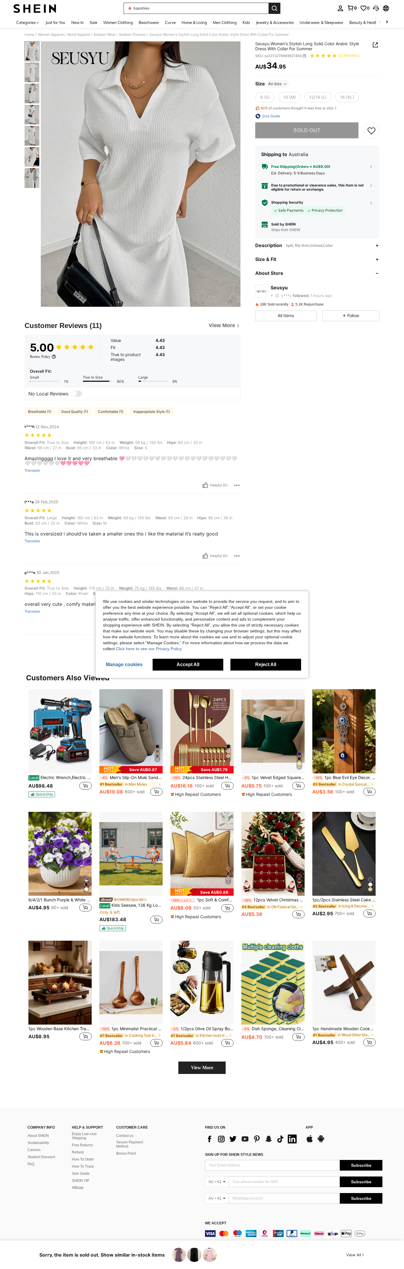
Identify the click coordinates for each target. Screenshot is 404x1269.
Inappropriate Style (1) (151, 411)
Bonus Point (126, 1153)
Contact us (124, 1136)
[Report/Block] (236, 485)
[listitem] (60, 746)
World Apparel (78, 35)
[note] (41, 794)
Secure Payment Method (129, 1144)
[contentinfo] (293, 1233)
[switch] (76, 394)
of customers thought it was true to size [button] (297, 108)
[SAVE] (371, 130)
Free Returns (82, 1145)
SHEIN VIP (80, 1181)
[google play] (321, 1142)
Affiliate (78, 1188)
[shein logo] (34, 8)
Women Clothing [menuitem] (118, 22)
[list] (252, 1139)
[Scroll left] (380, 22)
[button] (375, 8)
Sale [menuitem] (93, 22)
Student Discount (41, 1157)
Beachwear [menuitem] (149, 22)
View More (202, 1067)
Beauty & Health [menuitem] (364, 22)
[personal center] (340, 8)
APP (309, 1128)
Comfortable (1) (110, 411)
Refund (78, 1152)
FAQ (31, 1164)
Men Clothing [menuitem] (225, 22)
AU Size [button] (275, 84)
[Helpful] (205, 485)
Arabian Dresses (132, 35)
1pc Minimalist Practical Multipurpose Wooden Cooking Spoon (132, 1028)
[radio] (265, 97)
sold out (307, 130)
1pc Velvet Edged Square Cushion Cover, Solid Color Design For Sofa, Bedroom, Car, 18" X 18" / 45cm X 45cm (274, 777)
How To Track (83, 1166)
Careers (34, 1150)
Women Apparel (51, 35)
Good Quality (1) (74, 411)
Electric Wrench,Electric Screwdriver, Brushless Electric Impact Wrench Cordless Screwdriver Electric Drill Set (60, 777)
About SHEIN (38, 1136)
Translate (32, 470)
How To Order (83, 1159)
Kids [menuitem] (246, 22)
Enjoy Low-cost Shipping (84, 1136)
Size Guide (81, 1173)
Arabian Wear (104, 35)
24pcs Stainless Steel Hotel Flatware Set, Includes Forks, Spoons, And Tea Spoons (203, 777)
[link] (352, 8)
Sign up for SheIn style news (234, 1155)
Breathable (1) (39, 411)
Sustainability (38, 1143)
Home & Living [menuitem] (194, 22)
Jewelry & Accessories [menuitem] (275, 22)
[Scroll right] (387, 22)
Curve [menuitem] (170, 22)
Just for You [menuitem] (55, 22)
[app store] (310, 1142)
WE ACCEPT (215, 1223)
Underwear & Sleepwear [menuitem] (321, 22)
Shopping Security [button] (287, 203)
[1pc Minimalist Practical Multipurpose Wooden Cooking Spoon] (131, 983)
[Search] (274, 8)
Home (29, 35)
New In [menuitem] (77, 22)
